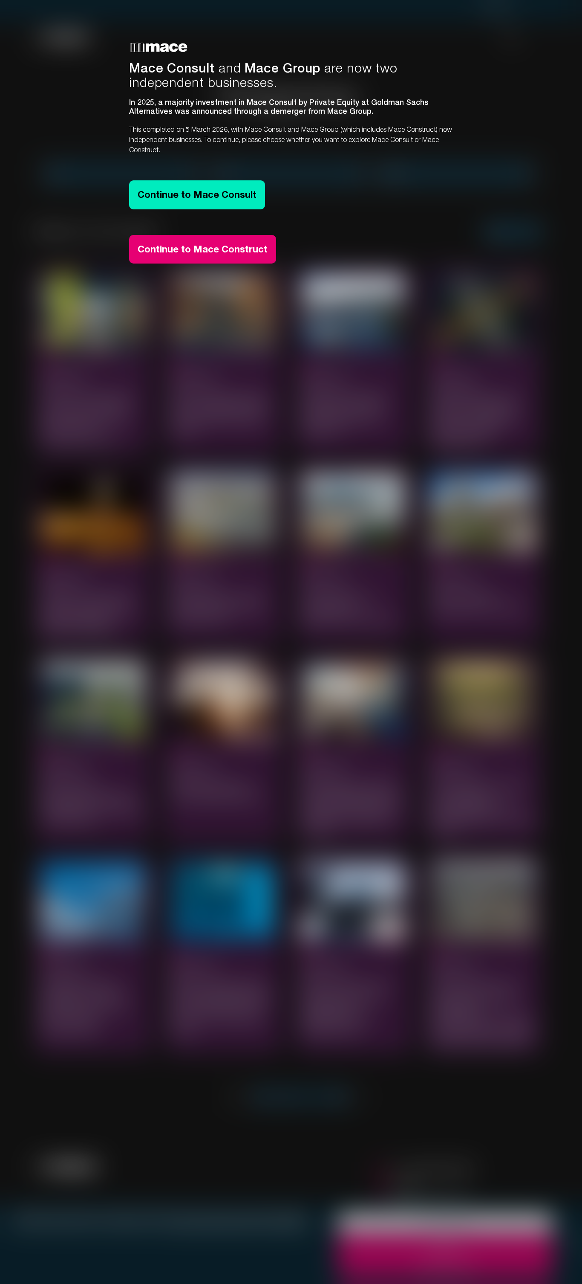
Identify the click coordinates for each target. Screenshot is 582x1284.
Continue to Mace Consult (197, 194)
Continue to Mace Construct (203, 249)
